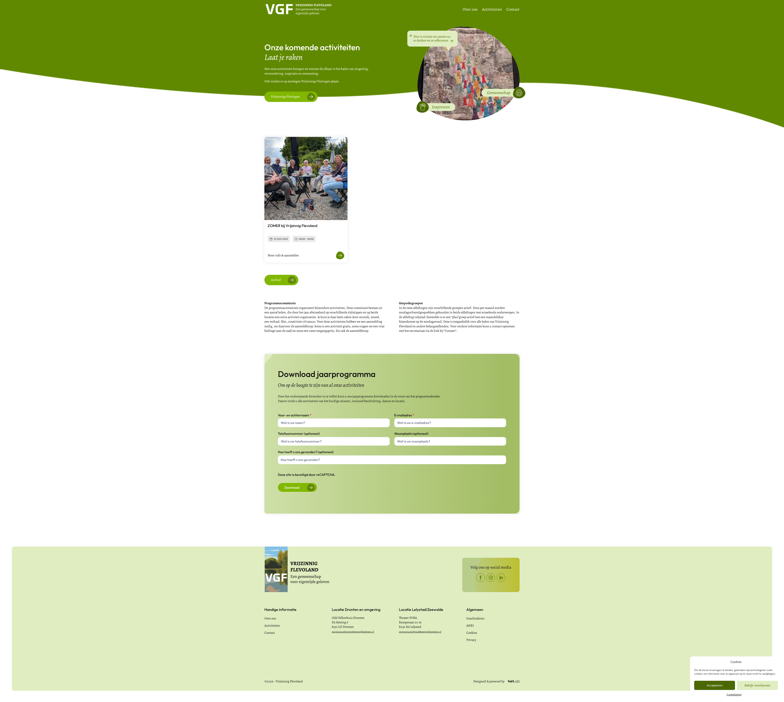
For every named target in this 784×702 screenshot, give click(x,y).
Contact (513, 10)
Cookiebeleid (734, 694)
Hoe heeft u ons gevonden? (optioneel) (306, 452)
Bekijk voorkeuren (757, 685)
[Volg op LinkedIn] (501, 577)
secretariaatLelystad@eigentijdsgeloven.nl (420, 631)
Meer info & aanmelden (283, 255)
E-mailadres (404, 415)
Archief (276, 280)
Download (291, 487)
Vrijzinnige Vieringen (285, 96)
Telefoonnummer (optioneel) (299, 433)
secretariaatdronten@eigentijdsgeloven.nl (353, 631)
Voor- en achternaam (294, 415)
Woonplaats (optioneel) (411, 433)
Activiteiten (492, 10)
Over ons (470, 10)
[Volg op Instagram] (491, 577)
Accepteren (715, 685)
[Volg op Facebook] (480, 577)
